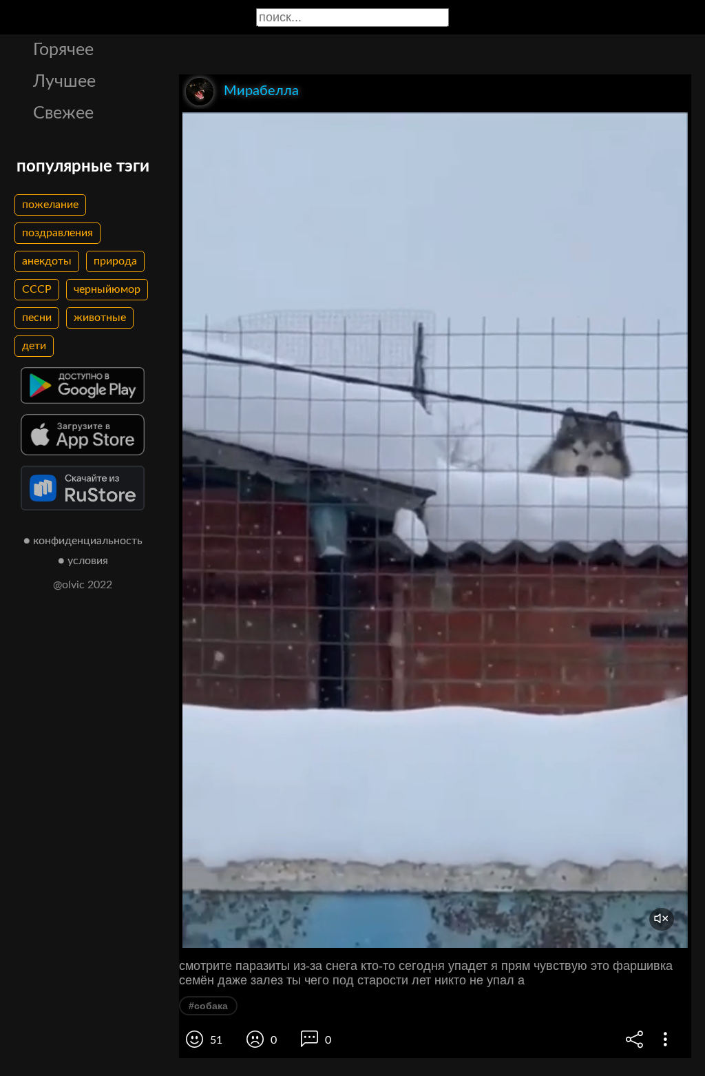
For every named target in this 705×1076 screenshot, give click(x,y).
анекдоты (47, 261)
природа (115, 261)
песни (37, 317)
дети (34, 345)
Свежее (63, 113)
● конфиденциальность (83, 540)
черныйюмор (107, 289)
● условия (83, 560)
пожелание (50, 204)
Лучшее (64, 81)
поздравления (57, 232)
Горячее (63, 50)
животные (100, 317)
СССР (37, 289)
